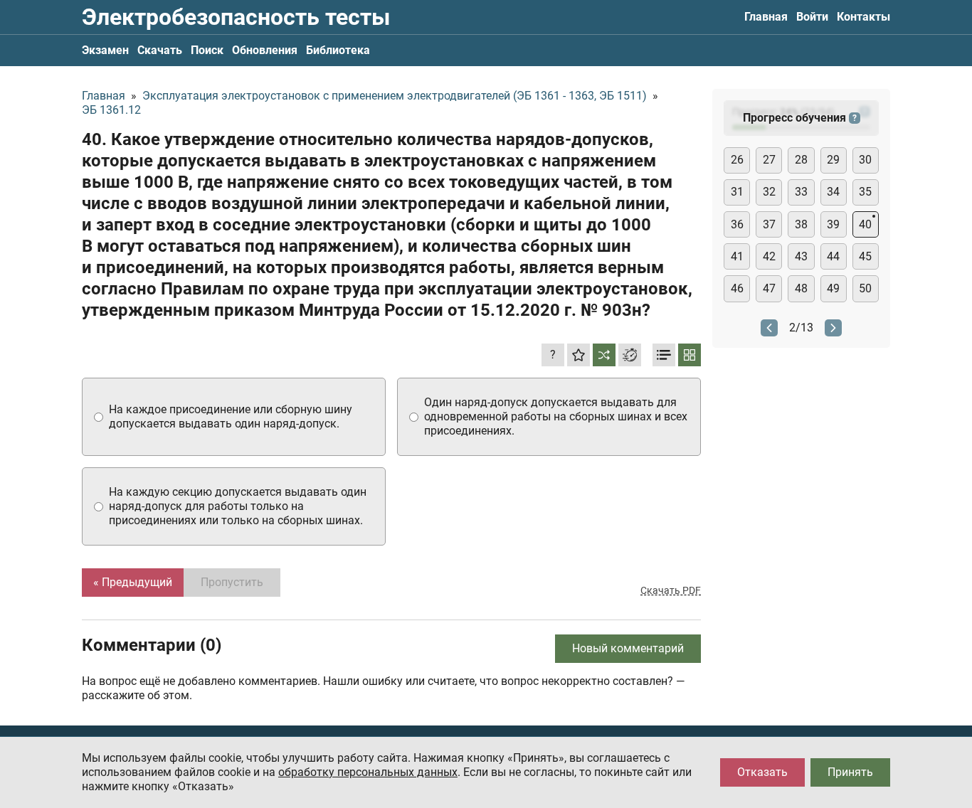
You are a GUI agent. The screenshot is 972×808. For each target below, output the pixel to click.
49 (833, 288)
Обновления (264, 50)
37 (769, 224)
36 (737, 224)
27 (769, 159)
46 (737, 288)
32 (769, 191)
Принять (850, 772)
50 (865, 288)
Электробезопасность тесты (236, 17)
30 (865, 159)
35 (865, 191)
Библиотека (338, 50)
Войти (812, 16)
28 (801, 159)
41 (737, 256)
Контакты (863, 16)
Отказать (762, 772)
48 (801, 288)
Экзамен (105, 50)
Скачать (159, 50)
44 (833, 256)
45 (865, 256)
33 (801, 191)
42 (769, 256)
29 (833, 159)
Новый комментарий (628, 648)
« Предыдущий (132, 582)
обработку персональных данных (368, 772)
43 (801, 256)
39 (833, 224)
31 (737, 191)
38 (801, 224)
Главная (766, 16)
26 (737, 159)
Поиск (207, 50)
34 (833, 191)
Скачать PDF (670, 590)
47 (769, 288)
